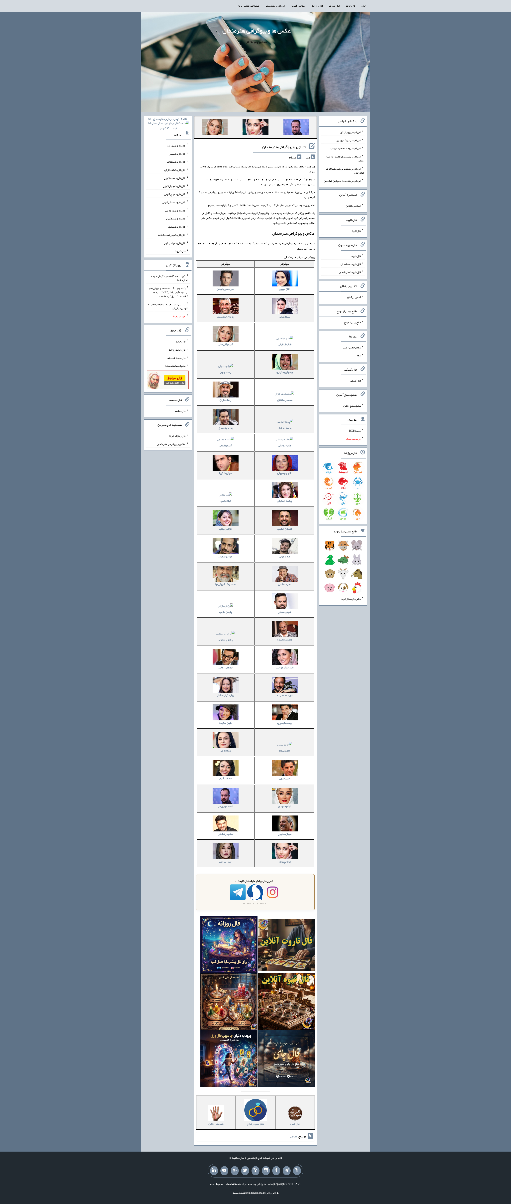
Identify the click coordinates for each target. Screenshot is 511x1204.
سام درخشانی (225, 834)
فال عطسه (179, 410)
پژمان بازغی (225, 612)
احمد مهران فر (225, 806)
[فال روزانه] (228, 946)
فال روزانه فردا (177, 436)
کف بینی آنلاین (353, 297)
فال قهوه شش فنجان (350, 272)
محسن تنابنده (284, 639)
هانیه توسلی (284, 445)
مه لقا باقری (225, 778)
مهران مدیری (284, 834)
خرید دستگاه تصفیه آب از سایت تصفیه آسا (169, 278)
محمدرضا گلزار (284, 400)
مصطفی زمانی (226, 667)
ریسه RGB (355, 430)
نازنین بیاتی (225, 528)
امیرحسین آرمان (225, 289)
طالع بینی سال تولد (351, 599)
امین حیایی (284, 778)
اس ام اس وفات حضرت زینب (346, 148)
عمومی (293, 1136)
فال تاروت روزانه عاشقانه (171, 235)
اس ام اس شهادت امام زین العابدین (342, 180)
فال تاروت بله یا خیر (174, 243)
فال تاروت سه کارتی (174, 178)
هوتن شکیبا (225, 473)
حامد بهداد (284, 750)
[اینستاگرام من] (266, 1170)
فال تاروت (334, 5)
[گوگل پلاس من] (235, 1170)
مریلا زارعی (225, 750)
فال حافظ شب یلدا (175, 357)
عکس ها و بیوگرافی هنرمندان (256, 30)
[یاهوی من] (297, 1170)
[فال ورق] (228, 1059)
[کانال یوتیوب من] (224, 1170)
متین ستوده (225, 723)
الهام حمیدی (284, 806)
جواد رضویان (225, 556)
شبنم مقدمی (225, 445)
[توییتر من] (245, 1170)
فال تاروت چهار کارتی (174, 186)
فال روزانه (317, 5)
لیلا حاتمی (226, 501)
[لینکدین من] (214, 1170)
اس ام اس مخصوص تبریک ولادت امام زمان (345, 170)
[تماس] (255, 1170)
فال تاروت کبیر (177, 153)
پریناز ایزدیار (284, 427)
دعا (359, 355)
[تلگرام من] (287, 1170)
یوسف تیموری (284, 723)
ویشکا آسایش (284, 501)
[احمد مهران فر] (296, 128)
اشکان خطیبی (284, 528)
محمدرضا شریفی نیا (225, 584)
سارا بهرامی (225, 861)
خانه (363, 5)
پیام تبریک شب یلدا (175, 366)
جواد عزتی (284, 556)
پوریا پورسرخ (225, 427)
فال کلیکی (355, 380)
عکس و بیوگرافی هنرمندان (171, 444)
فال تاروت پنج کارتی (174, 194)
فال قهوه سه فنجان (351, 264)
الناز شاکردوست (284, 667)
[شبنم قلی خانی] (215, 128)
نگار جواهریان (284, 473)
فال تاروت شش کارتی (173, 202)
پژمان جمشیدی (225, 316)
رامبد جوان (225, 372)
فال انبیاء (356, 231)
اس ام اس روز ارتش (350, 132)
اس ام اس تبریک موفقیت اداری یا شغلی (345, 158)
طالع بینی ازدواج (352, 322)
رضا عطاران (225, 400)
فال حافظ (350, 5)
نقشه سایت (239, 1192)
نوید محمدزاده (284, 695)
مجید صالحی (284, 584)
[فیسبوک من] (276, 1170)
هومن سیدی (284, 612)
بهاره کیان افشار (225, 695)
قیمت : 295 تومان (167, 123)
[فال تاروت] (286, 946)
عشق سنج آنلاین (352, 405)
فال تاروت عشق (176, 226)
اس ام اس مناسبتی (275, 5)
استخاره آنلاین (298, 5)
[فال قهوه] (286, 1003)
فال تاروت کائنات (176, 161)
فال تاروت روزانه (176, 145)
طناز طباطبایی (284, 344)
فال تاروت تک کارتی (174, 170)
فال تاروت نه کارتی (175, 210)
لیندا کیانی (284, 316)
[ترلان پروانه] (255, 128)
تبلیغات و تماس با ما (248, 5)
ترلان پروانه (284, 861)
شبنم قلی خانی (225, 344)
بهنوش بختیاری (284, 372)
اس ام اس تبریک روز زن (348, 140)
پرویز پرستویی (225, 639)
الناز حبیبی (284, 289)
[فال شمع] (228, 1003)
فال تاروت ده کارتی (175, 218)
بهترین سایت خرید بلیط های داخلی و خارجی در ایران (168, 306)
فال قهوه (356, 256)
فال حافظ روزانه (177, 349)
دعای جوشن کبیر (352, 347)
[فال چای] (286, 1059)
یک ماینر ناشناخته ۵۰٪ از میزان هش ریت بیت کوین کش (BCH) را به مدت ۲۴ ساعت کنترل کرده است (168, 292)
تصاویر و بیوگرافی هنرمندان (284, 147)
